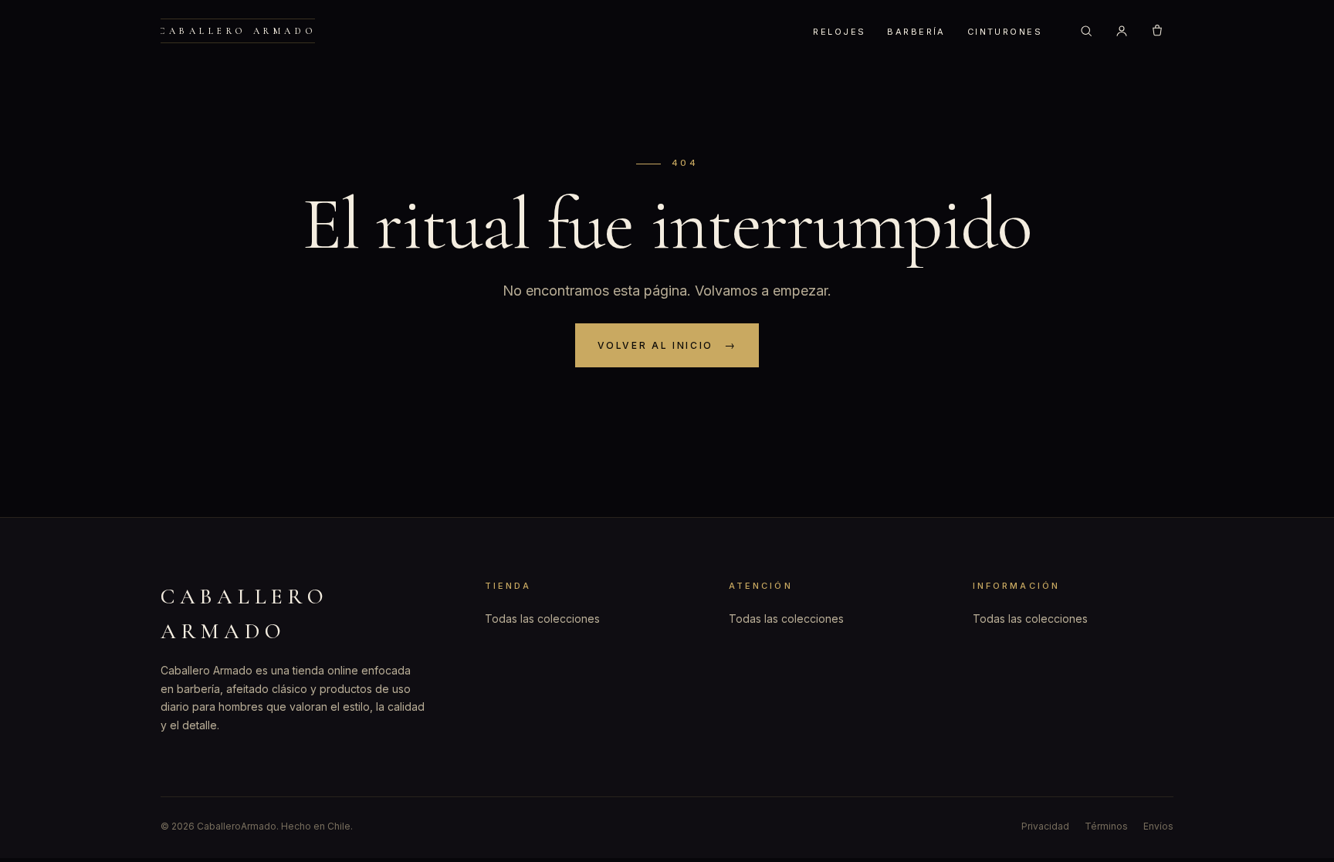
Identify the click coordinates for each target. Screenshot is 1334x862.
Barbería (916, 31)
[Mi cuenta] (1121, 31)
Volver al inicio (655, 345)
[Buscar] (1086, 31)
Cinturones (1004, 31)
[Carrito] (1157, 31)
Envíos (1158, 826)
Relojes (839, 31)
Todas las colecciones (542, 618)
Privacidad (1045, 826)
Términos (1106, 826)
